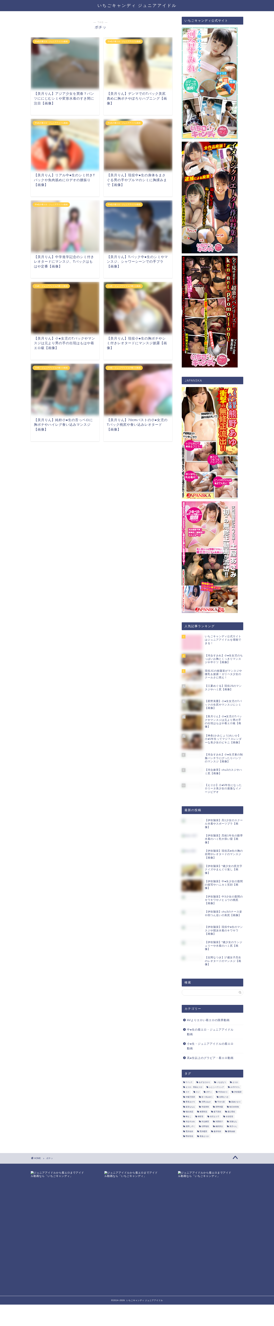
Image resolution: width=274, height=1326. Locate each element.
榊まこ (188, 1117)
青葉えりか (204, 1136)
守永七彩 (221, 1102)
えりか (235, 1082)
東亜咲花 (203, 1112)
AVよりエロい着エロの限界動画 (208, 1020)
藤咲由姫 (231, 1131)
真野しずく (190, 1127)
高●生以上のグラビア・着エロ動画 (210, 1057)
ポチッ (209, 1092)
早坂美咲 (205, 1107)
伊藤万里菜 (190, 1097)
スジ (198, 1092)
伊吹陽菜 (238, 1092)
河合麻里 (205, 1121)
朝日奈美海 (234, 1107)
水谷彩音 (229, 1117)
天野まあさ (206, 1102)
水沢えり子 (214, 1117)
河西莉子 (219, 1121)
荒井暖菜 (203, 1131)
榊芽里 (200, 1117)
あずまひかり (204, 1082)
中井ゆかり (223, 1092)
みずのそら (235, 1087)
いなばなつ (221, 1082)
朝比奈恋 (189, 1112)
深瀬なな (233, 1121)
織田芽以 (219, 1127)
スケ (187, 1092)
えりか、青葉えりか (194, 1087)
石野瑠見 (205, 1127)
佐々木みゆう (207, 1097)
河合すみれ (190, 1121)
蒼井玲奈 (217, 1131)
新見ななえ (190, 1107)
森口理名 (231, 1112)
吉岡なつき (224, 1097)
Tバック (189, 1082)
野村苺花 (189, 1136)
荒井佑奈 (189, 1131)
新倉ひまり (236, 1102)
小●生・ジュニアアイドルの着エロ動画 (210, 1046)
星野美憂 (219, 1107)
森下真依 (217, 1112)
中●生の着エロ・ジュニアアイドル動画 (210, 1032)
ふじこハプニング (216, 1087)
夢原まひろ (190, 1102)
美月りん (233, 1127)
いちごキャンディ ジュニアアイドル (137, 5)
